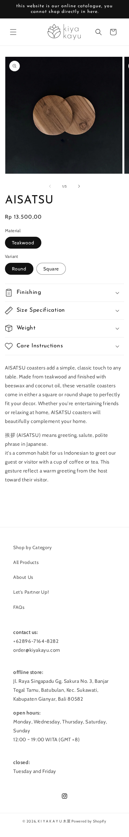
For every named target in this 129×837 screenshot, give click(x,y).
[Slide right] (79, 186)
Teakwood (23, 243)
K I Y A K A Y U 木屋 (54, 821)
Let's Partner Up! (31, 592)
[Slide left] (50, 186)
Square (51, 269)
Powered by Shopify (89, 821)
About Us (23, 577)
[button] (13, 32)
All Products (26, 562)
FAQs (18, 607)
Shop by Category (32, 547)
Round (19, 269)
